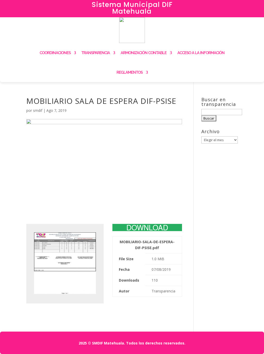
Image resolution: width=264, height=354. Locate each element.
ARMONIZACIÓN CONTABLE (144, 52)
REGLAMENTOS (130, 72)
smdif (37, 110)
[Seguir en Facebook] (220, 7)
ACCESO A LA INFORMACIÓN (201, 52)
